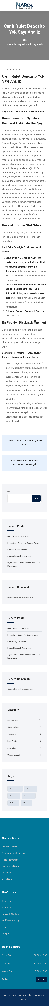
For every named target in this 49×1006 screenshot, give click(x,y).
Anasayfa (7, 901)
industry (13, 803)
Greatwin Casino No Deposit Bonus (20, 357)
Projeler (6, 927)
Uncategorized (13, 755)
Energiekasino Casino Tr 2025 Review (21, 352)
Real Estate (12, 741)
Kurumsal (6, 907)
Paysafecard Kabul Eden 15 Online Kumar (23, 111)
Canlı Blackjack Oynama (17, 549)
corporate (11, 734)
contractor (31, 789)
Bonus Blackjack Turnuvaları (19, 556)
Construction (13, 727)
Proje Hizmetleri (10, 859)
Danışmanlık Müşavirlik (13, 853)
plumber (26, 803)
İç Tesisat (7, 872)
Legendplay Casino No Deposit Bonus (23, 543)
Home (24, 40)
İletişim (6, 933)
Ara (8, 491)
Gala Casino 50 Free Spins (18, 536)
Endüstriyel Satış (10, 920)
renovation (11, 748)
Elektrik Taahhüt (10, 846)
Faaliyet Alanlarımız (12, 914)
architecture (12, 720)
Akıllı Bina (7, 879)
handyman (28, 796)
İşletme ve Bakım (10, 866)
